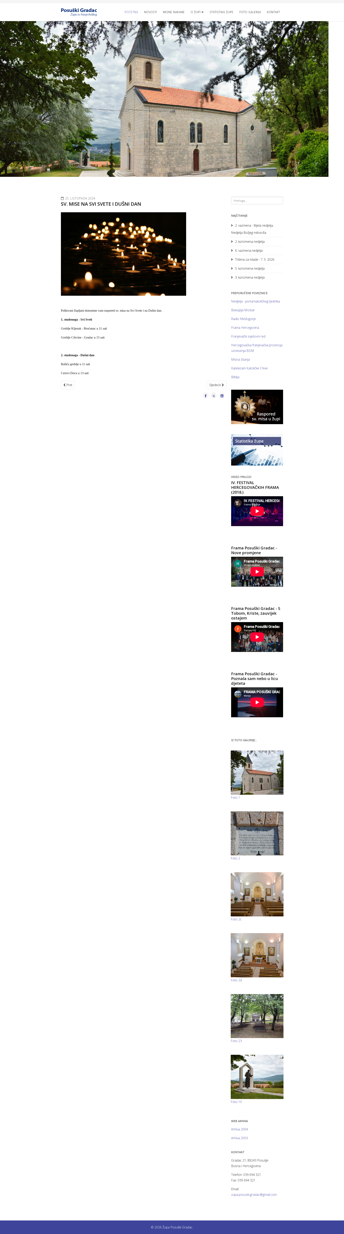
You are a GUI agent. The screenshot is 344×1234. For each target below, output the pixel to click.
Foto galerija (250, 12)
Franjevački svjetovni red (248, 336)
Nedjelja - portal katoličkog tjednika (255, 301)
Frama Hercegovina (245, 327)
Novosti (150, 12)
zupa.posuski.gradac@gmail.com (254, 1194)
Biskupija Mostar (243, 310)
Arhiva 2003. (239, 1138)
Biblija (235, 377)
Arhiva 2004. (239, 1129)
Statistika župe (222, 12)
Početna (131, 12)
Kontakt (273, 12)
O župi (196, 12)
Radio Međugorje (243, 319)
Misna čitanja (240, 359)
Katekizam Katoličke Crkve (249, 368)
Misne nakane (174, 12)
